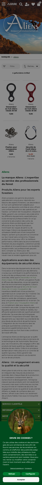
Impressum (28, 468)
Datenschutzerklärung (17, 468)
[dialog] (21, 242)
